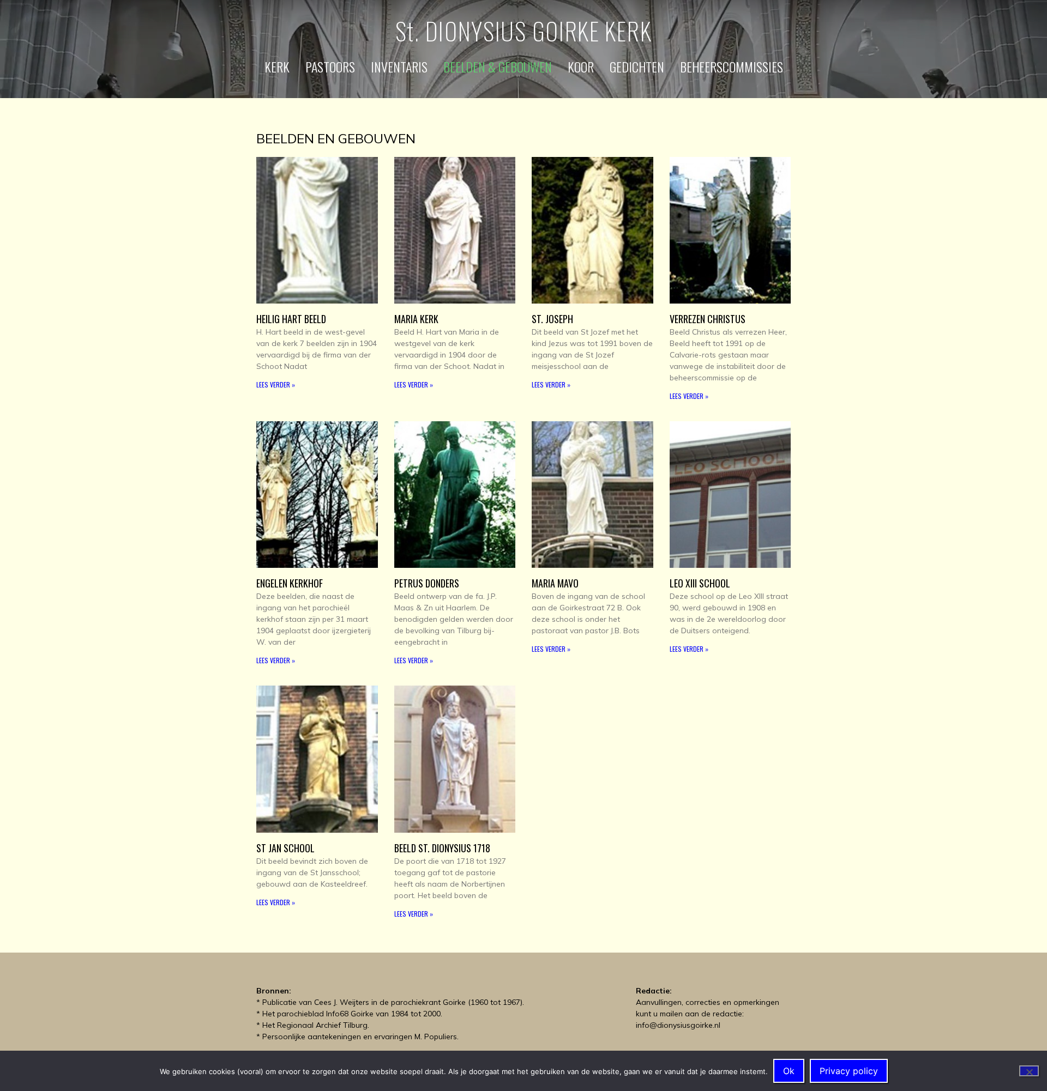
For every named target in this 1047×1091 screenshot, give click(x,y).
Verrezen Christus (707, 319)
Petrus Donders (426, 583)
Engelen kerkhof (289, 583)
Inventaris (399, 66)
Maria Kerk (416, 319)
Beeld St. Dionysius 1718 (442, 848)
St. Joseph (552, 319)
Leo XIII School (700, 583)
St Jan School (285, 848)
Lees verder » (275, 384)
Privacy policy (849, 1070)
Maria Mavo (555, 583)
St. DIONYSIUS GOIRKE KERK (523, 31)
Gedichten (637, 66)
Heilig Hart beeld (291, 319)
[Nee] (1029, 1070)
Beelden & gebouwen (497, 66)
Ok (789, 1070)
